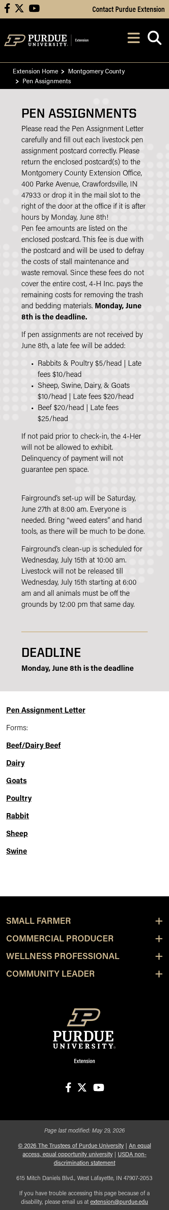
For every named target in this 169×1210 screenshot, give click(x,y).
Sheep (17, 834)
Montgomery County (96, 70)
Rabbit (17, 816)
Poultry (19, 799)
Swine (16, 852)
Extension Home (35, 70)
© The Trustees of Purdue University (71, 1146)
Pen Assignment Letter (45, 711)
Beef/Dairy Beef (33, 746)
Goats (16, 781)
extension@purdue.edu (119, 1202)
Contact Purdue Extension (128, 8)
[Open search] (154, 40)
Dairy (15, 764)
